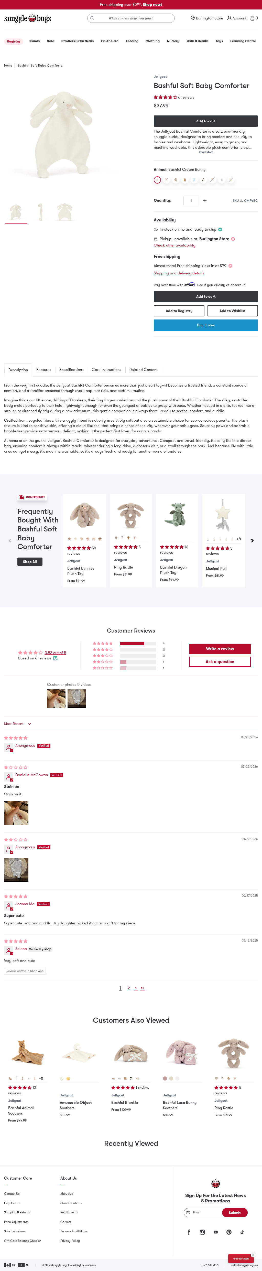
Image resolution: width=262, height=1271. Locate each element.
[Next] (252, 540)
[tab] (18, 370)
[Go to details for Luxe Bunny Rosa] (165, 1078)
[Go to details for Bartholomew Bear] (128, 538)
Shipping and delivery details (179, 273)
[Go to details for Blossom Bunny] (135, 538)
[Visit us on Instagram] (202, 1232)
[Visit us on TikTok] (242, 1232)
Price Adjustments (16, 1222)
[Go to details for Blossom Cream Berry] (94, 539)
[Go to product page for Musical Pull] (223, 515)
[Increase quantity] (205, 200)
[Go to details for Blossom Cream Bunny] (138, 1078)
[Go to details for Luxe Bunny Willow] (171, 1078)
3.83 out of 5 (55, 652)
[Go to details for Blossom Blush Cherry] (88, 539)
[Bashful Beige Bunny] (175, 180)
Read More (206, 152)
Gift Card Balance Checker (22, 1241)
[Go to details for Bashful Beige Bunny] (214, 539)
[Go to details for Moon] (62, 1078)
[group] (65, 135)
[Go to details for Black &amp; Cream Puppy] (122, 538)
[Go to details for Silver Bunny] (29, 1078)
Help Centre (12, 1203)
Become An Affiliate (73, 1231)
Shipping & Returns (17, 1212)
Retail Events (69, 1212)
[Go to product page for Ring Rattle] (131, 515)
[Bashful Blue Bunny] (194, 180)
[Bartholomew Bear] (185, 180)
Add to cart (206, 121)
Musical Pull (216, 568)
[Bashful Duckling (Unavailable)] (231, 180)
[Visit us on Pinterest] (229, 1232)
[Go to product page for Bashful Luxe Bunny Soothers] (182, 1052)
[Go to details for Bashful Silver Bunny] (208, 539)
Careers (65, 1222)
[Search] (92, 18)
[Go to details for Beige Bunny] (116, 538)
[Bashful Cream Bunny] (157, 180)
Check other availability (174, 245)
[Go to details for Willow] (82, 539)
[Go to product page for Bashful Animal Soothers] (28, 1052)
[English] (10, 1265)
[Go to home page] (27, 18)
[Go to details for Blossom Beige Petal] (100, 539)
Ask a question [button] (220, 661)
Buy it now (206, 325)
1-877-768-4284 (210, 1265)
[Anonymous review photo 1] (16, 870)
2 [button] (129, 988)
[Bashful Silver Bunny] (221, 180)
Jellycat (160, 77)
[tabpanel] (131, 418)
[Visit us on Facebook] (189, 1232)
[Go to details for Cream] (75, 539)
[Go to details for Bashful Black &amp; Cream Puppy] (226, 539)
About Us (66, 1193)
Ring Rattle (123, 567)
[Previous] (9, 540)
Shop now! (152, 4)
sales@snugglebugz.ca (244, 1265)
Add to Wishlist (233, 311)
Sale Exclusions (14, 1231)
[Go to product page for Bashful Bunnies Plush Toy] (84, 515)
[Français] (23, 1265)
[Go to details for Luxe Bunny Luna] (177, 1078)
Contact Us (11, 1193)
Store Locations (71, 1203)
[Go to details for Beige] (69, 539)
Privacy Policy (70, 1241)
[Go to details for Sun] (68, 1078)
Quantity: (162, 200)
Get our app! (241, 1258)
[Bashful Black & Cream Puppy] (203, 180)
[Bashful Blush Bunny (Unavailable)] (212, 180)
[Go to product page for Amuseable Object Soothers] (79, 1052)
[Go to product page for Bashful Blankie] (131, 1052)
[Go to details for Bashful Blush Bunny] (233, 539)
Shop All (30, 562)
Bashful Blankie (124, 1102)
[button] (166, 97)
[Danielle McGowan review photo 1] (16, 813)
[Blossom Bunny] (166, 180)
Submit (235, 1213)
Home (8, 65)
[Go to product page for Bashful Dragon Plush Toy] (177, 515)
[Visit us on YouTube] (215, 1232)
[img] (15, 738)
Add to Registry (179, 311)
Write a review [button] (220, 649)
